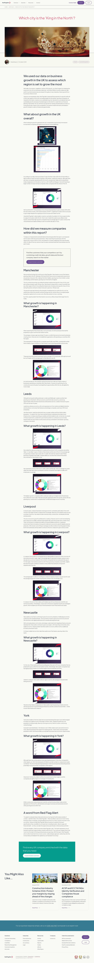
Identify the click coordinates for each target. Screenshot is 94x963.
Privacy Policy (65, 947)
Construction (26, 940)
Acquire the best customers (35, 262)
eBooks (39, 947)
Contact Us (52, 938)
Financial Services (27, 938)
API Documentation (66, 938)
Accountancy (26, 942)
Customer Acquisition (10, 947)
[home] (6, 2)
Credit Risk (7, 942)
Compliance (7, 940)
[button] (16, 2)
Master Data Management (11, 944)
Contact (38, 2)
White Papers (40, 949)
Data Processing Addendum (68, 944)
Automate (7, 949)
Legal (24, 944)
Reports (39, 942)
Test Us (80, 2)
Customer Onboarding (10, 938)
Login (88, 2)
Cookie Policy (37, 956)
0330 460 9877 (52, 926)
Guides (39, 944)
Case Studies (40, 940)
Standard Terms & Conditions (68, 942)
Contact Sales (72, 2)
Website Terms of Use (67, 940)
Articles (39, 938)
